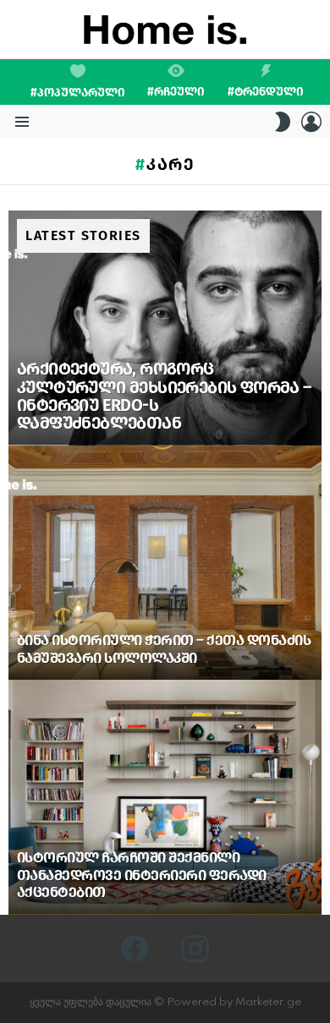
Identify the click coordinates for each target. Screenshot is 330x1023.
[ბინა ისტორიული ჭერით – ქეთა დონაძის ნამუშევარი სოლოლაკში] (165, 563)
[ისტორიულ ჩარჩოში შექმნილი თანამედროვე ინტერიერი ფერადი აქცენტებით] (165, 797)
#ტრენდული (266, 91)
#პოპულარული (77, 92)
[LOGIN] (311, 122)
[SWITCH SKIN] (282, 122)
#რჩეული (176, 91)
